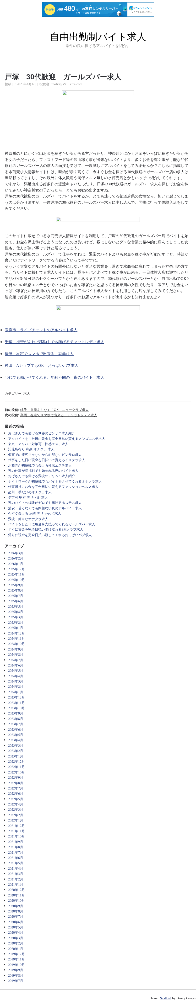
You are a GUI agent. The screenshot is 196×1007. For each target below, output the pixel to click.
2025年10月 (16, 579)
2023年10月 (16, 708)
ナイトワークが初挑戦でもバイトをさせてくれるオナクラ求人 (55, 481)
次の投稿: (51, 415)
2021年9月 (15, 841)
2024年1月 (15, 692)
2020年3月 (15, 938)
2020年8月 (15, 911)
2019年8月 (15, 975)
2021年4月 (15, 868)
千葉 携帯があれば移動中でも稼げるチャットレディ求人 (54, 341)
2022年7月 (15, 788)
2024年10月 (16, 643)
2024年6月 (15, 665)
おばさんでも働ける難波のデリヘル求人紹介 (41, 476)
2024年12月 (16, 633)
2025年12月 (16, 569)
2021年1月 (15, 884)
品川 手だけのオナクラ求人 (30, 492)
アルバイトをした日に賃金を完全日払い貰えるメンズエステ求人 (56, 438)
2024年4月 (15, 676)
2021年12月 (16, 825)
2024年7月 (15, 660)
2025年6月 (15, 601)
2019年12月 (16, 954)
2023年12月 (16, 697)
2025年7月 (15, 595)
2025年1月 (15, 627)
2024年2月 (15, 686)
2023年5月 (15, 734)
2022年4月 (15, 804)
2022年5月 (15, 799)
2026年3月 (15, 553)
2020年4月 (15, 932)
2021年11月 (16, 831)
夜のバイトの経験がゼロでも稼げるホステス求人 (45, 502)
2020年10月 (16, 900)
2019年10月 (16, 964)
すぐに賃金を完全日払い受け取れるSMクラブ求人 (45, 529)
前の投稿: (47, 410)
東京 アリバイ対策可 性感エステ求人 (38, 444)
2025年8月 (15, 590)
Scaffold (165, 998)
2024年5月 (15, 670)
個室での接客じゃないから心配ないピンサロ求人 (45, 454)
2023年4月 (15, 740)
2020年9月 (15, 906)
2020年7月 (15, 916)
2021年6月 (15, 857)
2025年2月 (15, 622)
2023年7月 (15, 724)
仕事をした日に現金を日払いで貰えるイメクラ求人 (46, 460)
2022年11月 (16, 766)
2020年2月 (15, 943)
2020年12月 (16, 889)
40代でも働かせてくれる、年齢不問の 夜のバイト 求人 (54, 377)
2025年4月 (15, 611)
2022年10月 (16, 772)
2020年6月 (15, 922)
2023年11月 (16, 702)
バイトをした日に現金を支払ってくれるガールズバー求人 (51, 524)
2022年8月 (15, 783)
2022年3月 (15, 809)
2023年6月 (15, 729)
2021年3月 (15, 873)
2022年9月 (15, 777)
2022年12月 (16, 761)
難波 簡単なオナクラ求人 (28, 519)
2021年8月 (15, 847)
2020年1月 (15, 948)
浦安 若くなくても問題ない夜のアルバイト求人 (45, 508)
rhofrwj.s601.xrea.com (66, 84)
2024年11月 (16, 638)
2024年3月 (15, 681)
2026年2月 (15, 558)
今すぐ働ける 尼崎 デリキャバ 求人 (34, 513)
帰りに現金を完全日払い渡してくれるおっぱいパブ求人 (50, 535)
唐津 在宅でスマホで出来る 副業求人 (39, 353)
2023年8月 (15, 718)
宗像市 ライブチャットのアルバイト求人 (41, 329)
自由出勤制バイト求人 (98, 37)
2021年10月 (16, 836)
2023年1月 (15, 756)
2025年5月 (15, 606)
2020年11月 (16, 895)
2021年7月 (15, 852)
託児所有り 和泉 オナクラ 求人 (31, 449)
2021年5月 (15, 863)
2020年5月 (15, 927)
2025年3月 (15, 617)
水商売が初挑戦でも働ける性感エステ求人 (40, 465)
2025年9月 (15, 585)
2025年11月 (16, 574)
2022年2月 (15, 815)
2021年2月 (15, 879)
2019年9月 (15, 970)
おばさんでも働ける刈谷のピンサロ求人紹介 (41, 433)
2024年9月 (15, 649)
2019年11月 (16, 959)
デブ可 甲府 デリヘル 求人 (28, 497)
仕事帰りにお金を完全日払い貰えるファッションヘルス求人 (53, 486)
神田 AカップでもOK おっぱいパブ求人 (41, 365)
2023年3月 (15, 745)
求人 (26, 393)
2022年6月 (15, 793)
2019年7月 (15, 980)
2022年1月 (15, 820)
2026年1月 (15, 563)
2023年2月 (15, 750)
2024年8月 (15, 654)
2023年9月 (15, 713)
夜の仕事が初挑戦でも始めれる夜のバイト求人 (43, 470)
